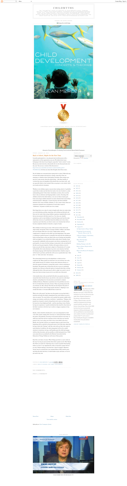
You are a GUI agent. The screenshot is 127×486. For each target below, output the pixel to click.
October (79, 222)
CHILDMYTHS (63, 7)
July (78, 255)
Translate (86, 158)
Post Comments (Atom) (45, 424)
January (79, 270)
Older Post (68, 416)
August (79, 227)
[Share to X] (58, 362)
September (80, 224)
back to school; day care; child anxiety (50, 364)
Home (52, 416)
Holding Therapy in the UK (83, 244)
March (79, 265)
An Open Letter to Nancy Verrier (85, 229)
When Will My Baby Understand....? (82, 240)
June (78, 258)
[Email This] (55, 362)
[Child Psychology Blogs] (63, 124)
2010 (77, 273)
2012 (77, 212)
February (79, 267)
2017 (77, 200)
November (80, 219)
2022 (77, 188)
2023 (77, 186)
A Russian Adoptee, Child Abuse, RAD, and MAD (85, 236)
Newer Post (35, 416)
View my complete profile (82, 324)
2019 (77, 195)
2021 (77, 191)
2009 (77, 275)
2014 (77, 207)
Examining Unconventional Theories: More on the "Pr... (84, 232)
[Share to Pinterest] (62, 362)
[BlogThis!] (56, 362)
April (78, 262)
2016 (77, 203)
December (79, 217)
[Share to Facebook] (60, 362)
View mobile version (52, 419)
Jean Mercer (88, 285)
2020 (77, 193)
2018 (77, 198)
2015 (77, 205)
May (78, 260)
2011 (77, 215)
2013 (77, 210)
